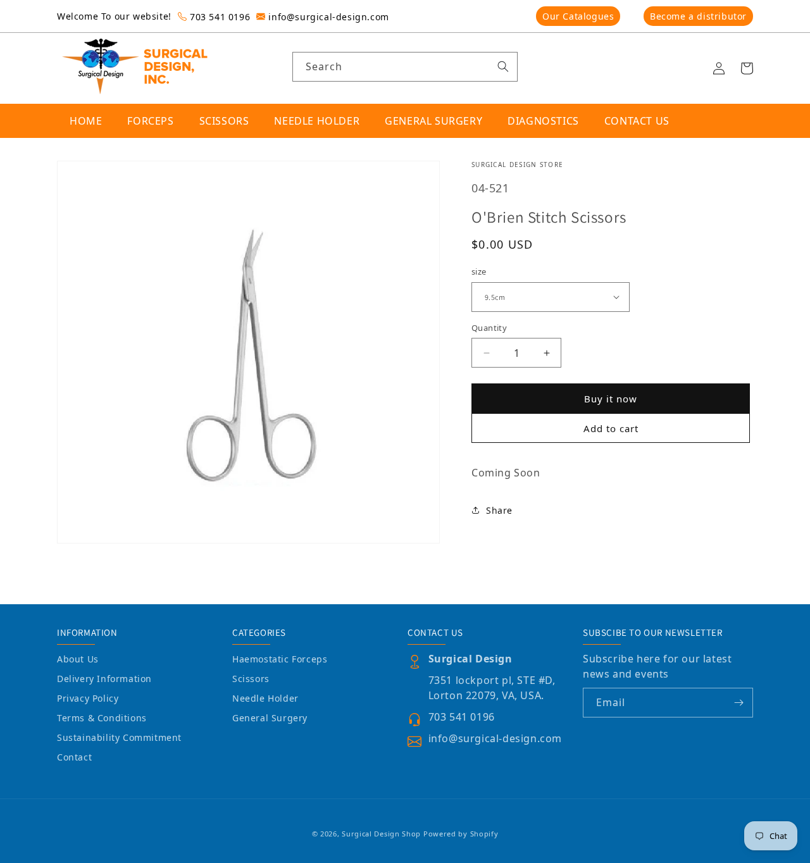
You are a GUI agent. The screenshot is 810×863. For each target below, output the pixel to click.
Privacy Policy (87, 698)
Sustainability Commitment (119, 737)
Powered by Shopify (461, 833)
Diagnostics (543, 121)
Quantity (489, 327)
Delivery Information (104, 679)
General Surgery (270, 718)
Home (86, 121)
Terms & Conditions (102, 718)
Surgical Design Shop (381, 833)
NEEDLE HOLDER (316, 121)
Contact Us (637, 121)
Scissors (251, 679)
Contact (74, 757)
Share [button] (499, 510)
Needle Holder (265, 698)
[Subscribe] (738, 702)
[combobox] (405, 67)
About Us (78, 659)
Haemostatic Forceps (279, 659)
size (479, 271)
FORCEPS (150, 121)
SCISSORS (224, 121)
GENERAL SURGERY (433, 121)
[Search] (503, 66)
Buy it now (610, 398)
